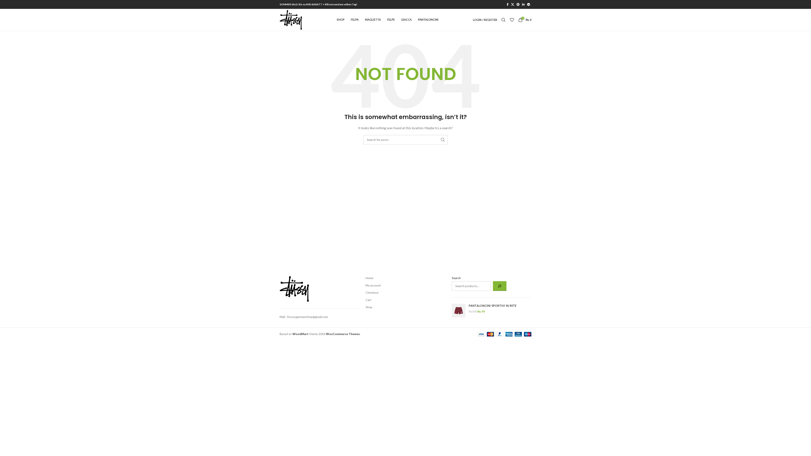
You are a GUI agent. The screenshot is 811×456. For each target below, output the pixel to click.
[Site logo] (291, 19)
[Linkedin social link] (523, 4)
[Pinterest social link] (518, 4)
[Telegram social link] (528, 4)
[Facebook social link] (507, 4)
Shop (369, 307)
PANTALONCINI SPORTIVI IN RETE (492, 306)
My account (373, 285)
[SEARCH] (443, 140)
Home (369, 278)
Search (456, 278)
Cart (368, 300)
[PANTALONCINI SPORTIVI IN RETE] (458, 311)
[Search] (503, 20)
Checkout (372, 292)
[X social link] (512, 4)
